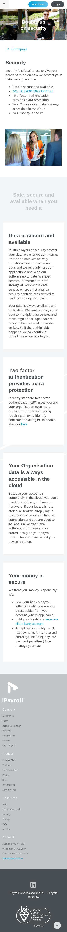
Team (5, 720)
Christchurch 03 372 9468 (15, 853)
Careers (6, 740)
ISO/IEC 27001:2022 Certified (32, 91)
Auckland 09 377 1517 (13, 843)
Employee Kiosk (10, 770)
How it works (9, 789)
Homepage (18, 49)
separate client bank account (36, 621)
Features (6, 765)
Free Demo (38, 4)
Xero (4, 779)
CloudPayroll (8, 745)
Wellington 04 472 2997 (14, 848)
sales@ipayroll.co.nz (12, 858)
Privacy (6, 819)
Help (4, 804)
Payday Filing (9, 760)
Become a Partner (11, 725)
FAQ (4, 824)
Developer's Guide (11, 809)
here (24, 424)
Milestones (8, 715)
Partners (6, 730)
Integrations (8, 784)
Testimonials (8, 735)
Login (57, 4)
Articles (6, 829)
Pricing (5, 774)
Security (6, 814)
